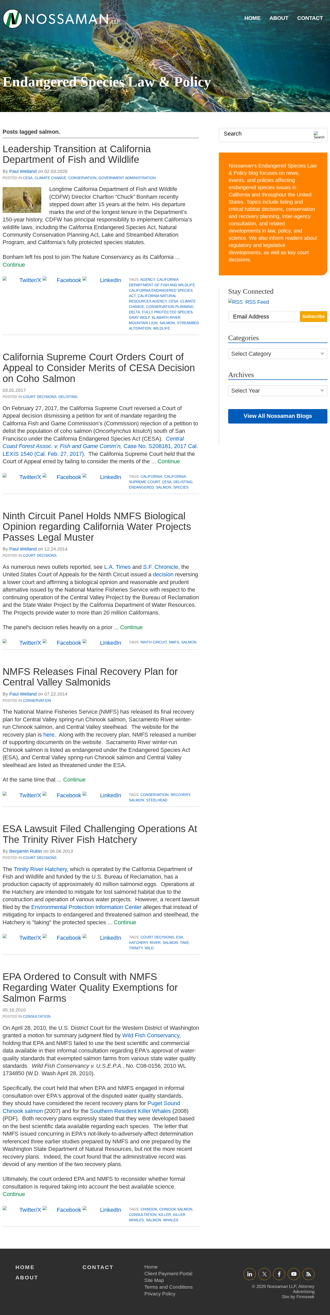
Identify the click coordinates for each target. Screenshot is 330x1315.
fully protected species (167, 312)
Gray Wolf (139, 317)
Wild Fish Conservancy (150, 1035)
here (48, 734)
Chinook (149, 1209)
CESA (27, 178)
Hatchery (138, 943)
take (184, 943)
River (155, 943)
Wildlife (161, 328)
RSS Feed (256, 302)
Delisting (68, 397)
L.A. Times (117, 567)
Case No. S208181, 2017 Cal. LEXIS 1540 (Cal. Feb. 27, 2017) (100, 446)
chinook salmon (175, 1209)
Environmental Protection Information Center (86, 907)
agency (147, 279)
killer (165, 1215)
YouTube (294, 1273)
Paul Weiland (23, 171)
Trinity (136, 948)
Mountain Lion (143, 323)
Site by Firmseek (298, 1296)
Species (180, 487)
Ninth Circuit (154, 642)
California (151, 476)
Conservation (82, 178)
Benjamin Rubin (25, 851)
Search (233, 133)
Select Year (245, 390)
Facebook (279, 1273)
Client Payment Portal (168, 1273)
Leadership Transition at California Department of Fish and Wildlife (77, 154)
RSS (308, 1273)
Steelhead (156, 800)
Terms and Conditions (168, 1287)
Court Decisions (39, 397)
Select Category (251, 353)
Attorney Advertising (304, 1289)
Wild (149, 948)
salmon (167, 323)
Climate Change (50, 178)
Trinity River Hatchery (40, 869)
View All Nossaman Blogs (278, 416)
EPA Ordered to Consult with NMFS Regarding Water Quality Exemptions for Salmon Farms (90, 987)
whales (170, 1220)
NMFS (174, 642)
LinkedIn (250, 1273)
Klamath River (166, 317)
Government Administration (127, 178)
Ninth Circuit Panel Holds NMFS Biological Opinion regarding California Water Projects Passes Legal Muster (97, 527)
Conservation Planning (170, 307)
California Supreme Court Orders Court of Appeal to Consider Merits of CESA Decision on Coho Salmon (99, 368)
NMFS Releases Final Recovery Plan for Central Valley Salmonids (90, 677)
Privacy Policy (160, 1293)
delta (134, 312)
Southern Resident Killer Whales (130, 1111)
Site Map (154, 1280)
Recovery (180, 795)
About (278, 18)
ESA (179, 937)
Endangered (141, 487)
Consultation (37, 1016)
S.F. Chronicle (160, 567)
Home (252, 18)
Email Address (251, 316)
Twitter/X (264, 1273)
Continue (14, 264)
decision (163, 574)
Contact (310, 18)
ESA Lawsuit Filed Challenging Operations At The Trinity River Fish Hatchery (100, 834)
